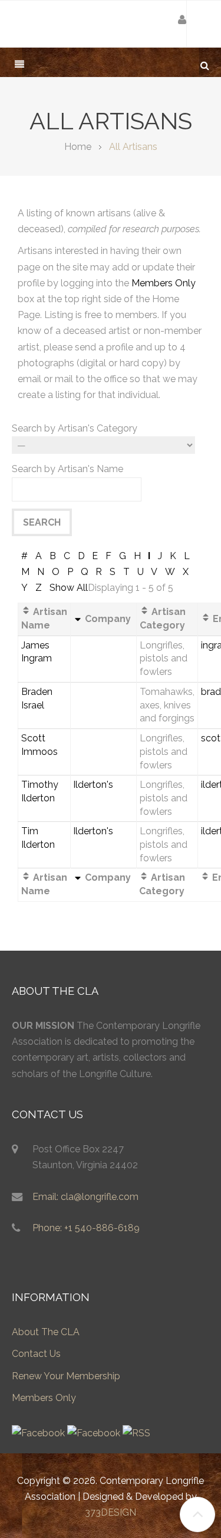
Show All (69, 587)
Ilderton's (93, 784)
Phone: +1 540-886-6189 (86, 1227)
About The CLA (46, 1332)
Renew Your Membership (66, 1376)
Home (77, 146)
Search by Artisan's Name (67, 468)
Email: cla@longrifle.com (85, 1196)
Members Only (163, 283)
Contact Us (36, 1353)
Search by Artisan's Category (74, 428)
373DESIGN (110, 1512)
